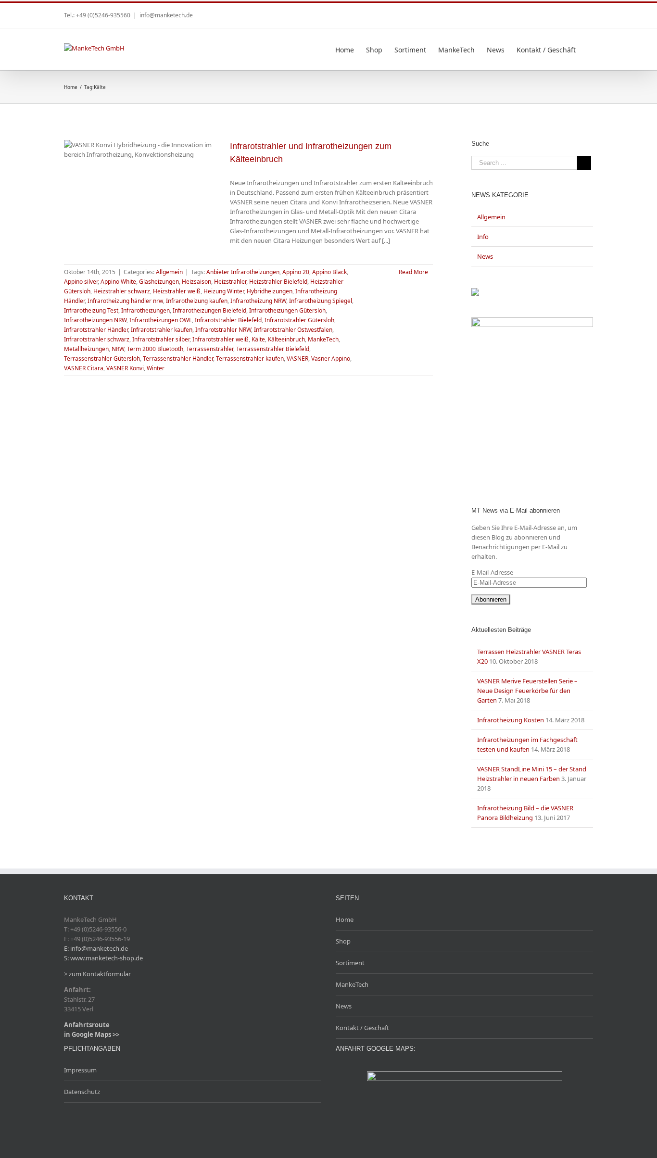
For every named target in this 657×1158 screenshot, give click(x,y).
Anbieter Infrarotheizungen (242, 272)
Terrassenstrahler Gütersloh (102, 358)
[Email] (590, 12)
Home (345, 919)
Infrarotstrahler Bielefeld (228, 320)
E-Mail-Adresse (492, 572)
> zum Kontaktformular (97, 973)
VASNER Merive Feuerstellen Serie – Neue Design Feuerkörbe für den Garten (527, 691)
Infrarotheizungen (145, 310)
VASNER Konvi (125, 368)
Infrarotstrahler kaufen (161, 330)
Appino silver (81, 281)
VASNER (297, 358)
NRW (118, 349)
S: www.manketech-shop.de (103, 958)
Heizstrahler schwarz (121, 291)
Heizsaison (196, 281)
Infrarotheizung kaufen (196, 301)
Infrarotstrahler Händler (96, 330)
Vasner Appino (330, 358)
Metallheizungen (86, 349)
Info (483, 236)
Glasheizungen (159, 281)
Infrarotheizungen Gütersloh (287, 310)
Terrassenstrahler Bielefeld (272, 349)
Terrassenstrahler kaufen (250, 358)
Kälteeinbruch (286, 339)
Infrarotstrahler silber (161, 339)
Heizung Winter (223, 291)
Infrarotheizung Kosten (510, 720)
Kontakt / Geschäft (362, 1027)
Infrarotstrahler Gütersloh (299, 320)
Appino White (118, 281)
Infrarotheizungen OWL (160, 320)
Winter (155, 368)
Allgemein (169, 272)
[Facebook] (575, 12)
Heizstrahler (230, 281)
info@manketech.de (166, 15)
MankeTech (323, 339)
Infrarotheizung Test (91, 310)
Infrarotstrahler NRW (223, 330)
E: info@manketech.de (96, 948)
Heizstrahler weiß (177, 291)
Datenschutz (82, 1091)
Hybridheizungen (269, 291)
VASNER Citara (83, 368)
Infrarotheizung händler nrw (125, 301)
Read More (413, 272)
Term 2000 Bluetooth (155, 349)
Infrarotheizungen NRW (95, 320)
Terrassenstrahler (209, 349)
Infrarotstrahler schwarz (96, 339)
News (485, 256)
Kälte (258, 339)
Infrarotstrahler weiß (220, 339)
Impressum (80, 1070)
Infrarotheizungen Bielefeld (209, 310)
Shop (343, 941)
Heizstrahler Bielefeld (278, 281)
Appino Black (329, 272)
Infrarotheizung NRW (258, 301)
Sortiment (350, 962)
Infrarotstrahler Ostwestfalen (293, 330)
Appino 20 (295, 272)
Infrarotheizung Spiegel (320, 301)
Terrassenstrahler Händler (178, 358)
